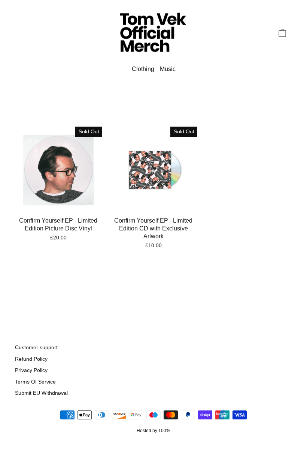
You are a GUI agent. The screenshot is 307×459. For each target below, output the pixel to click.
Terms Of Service (35, 382)
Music (168, 69)
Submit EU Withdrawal (41, 393)
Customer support (36, 347)
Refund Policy (31, 359)
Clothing (143, 69)
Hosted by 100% (153, 430)
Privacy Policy (31, 370)
